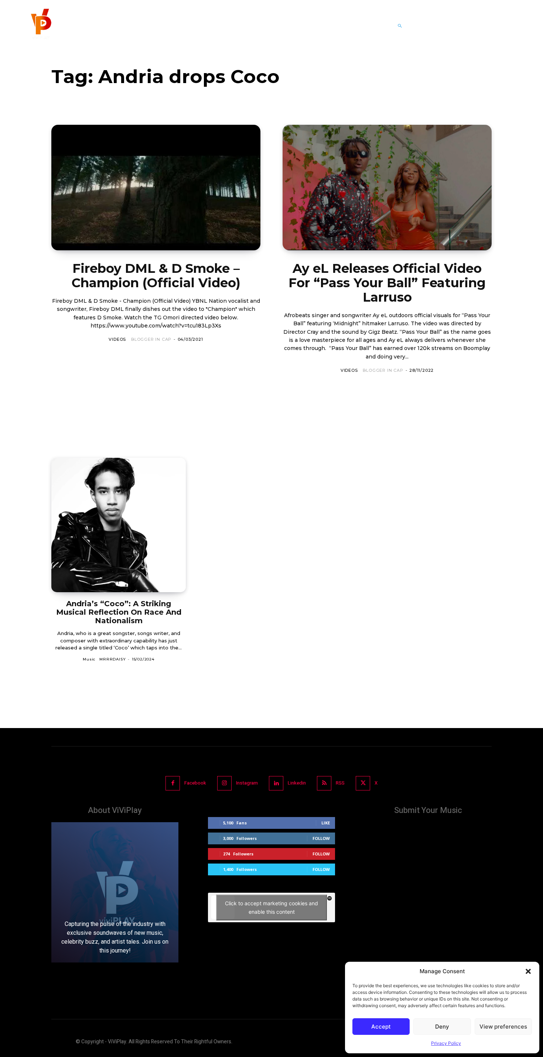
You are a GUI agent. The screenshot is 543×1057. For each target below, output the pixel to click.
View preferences (503, 1026)
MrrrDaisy (112, 659)
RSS (340, 782)
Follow (321, 838)
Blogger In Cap (151, 339)
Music (89, 659)
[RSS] (324, 783)
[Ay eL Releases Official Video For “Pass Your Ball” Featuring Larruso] (387, 187)
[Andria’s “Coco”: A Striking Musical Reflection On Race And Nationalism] (118, 525)
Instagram (247, 782)
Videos (117, 339)
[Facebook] (172, 783)
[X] (363, 783)
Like (325, 823)
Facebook (195, 782)
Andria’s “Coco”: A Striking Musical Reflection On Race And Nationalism (118, 612)
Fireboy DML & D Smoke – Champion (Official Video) (156, 276)
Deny (442, 1026)
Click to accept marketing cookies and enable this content (271, 907)
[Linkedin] (276, 783)
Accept (381, 1026)
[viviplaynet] (40, 26)
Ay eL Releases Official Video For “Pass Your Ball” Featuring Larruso (387, 283)
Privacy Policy (446, 1043)
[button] (528, 971)
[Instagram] (224, 783)
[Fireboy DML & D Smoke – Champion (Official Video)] (155, 187)
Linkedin (297, 782)
